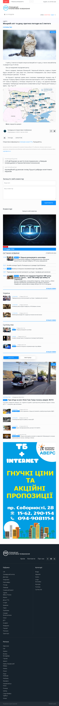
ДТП (4, 620)
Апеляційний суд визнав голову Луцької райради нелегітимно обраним (28, 170)
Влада (37, 572)
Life (4, 572)
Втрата (5, 597)
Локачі (5, 671)
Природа (5, 587)
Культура (14, 434)
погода (10, 137)
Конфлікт (5, 623)
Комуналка (6, 579)
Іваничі (5, 661)
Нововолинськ (7, 683)
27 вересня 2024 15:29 (21, 344)
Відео (52, 15)
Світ (4, 648)
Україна (5, 651)
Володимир (6, 656)
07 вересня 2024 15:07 (23, 409)
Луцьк (4, 674)
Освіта (37, 577)
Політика (37, 587)
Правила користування (10, 704)
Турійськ (5, 695)
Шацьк (5, 698)
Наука (4, 608)
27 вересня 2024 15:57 (22, 336)
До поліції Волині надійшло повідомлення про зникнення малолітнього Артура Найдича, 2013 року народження (31, 260)
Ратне (4, 686)
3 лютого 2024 (24, 132)
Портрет (5, 628)
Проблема (6, 610)
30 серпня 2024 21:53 (23, 426)
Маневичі (6, 681)
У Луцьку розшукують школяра (20, 1)
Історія (5, 602)
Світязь (5, 691)
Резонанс (5, 631)
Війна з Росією (7, 595)
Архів (42, 15)
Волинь (14, 344)
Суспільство (15, 296)
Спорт (37, 579)
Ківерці (5, 666)
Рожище (14, 336)
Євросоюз (6, 646)
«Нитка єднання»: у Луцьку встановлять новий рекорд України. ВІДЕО (37, 411)
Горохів (5, 658)
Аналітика (47, 15)
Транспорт (6, 633)
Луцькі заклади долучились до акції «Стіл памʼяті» (28, 427)
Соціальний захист (8, 590)
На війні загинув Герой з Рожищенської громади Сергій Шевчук (26, 265)
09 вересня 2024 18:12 (18, 397)
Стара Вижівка (7, 693)
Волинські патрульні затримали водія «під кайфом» (25, 269)
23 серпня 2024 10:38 (22, 434)
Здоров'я (37, 574)
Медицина (6, 625)
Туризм (5, 593)
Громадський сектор (9, 574)
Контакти (31, 558)
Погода (5, 585)
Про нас (41, 558)
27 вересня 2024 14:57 (23, 296)
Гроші (4, 618)
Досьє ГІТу (6, 600)
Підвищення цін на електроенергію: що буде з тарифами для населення (28, 272)
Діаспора (5, 577)
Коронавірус (6, 582)
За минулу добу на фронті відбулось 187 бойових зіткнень (26, 306)
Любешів (5, 676)
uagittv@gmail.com (7, 151)
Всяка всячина (7, 615)
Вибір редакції (27, 357)
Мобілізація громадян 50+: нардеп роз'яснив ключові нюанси (27, 314)
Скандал (5, 613)
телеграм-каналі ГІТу (26, 142)
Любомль (6, 678)
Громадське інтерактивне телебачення (19, 130)
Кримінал (5, 605)
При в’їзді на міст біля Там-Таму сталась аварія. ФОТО (31, 400)
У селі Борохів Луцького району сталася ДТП (23, 419)
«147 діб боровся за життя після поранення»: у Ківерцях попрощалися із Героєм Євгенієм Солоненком (26, 162)
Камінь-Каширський (8, 664)
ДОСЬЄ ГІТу (11, 357)
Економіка (38, 582)
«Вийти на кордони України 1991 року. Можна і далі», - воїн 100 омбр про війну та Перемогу (32, 277)
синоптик (19, 137)
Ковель (5, 668)
